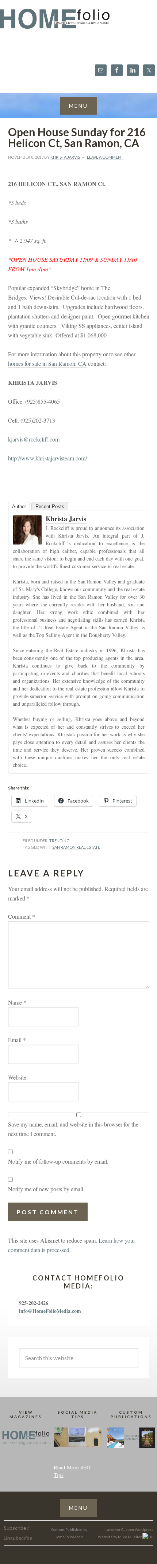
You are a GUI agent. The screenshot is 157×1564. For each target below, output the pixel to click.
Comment (21, 916)
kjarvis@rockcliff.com (34, 439)
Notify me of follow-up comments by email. (58, 1161)
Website (17, 1077)
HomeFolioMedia (69, 1537)
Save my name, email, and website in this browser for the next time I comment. (73, 1128)
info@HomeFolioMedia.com (50, 1311)
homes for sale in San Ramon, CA (47, 363)
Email (17, 1040)
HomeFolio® (78, 23)
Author (19, 506)
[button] (78, 106)
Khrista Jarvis (66, 518)
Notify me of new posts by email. (46, 1189)
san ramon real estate (76, 847)
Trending (59, 840)
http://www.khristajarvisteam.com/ (47, 458)
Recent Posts (49, 506)
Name (17, 1002)
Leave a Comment (105, 157)
